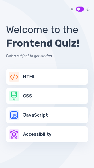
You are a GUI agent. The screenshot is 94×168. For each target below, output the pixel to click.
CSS (27, 96)
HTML (29, 77)
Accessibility (37, 134)
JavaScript (35, 115)
